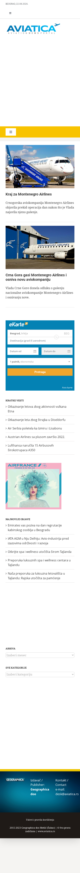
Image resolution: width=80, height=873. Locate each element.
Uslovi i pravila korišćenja (40, 819)
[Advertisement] (40, 81)
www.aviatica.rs (46, 831)
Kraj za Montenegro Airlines (29, 194)
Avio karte (67, 387)
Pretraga (40, 372)
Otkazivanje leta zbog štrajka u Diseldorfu (36, 420)
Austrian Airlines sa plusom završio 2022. (36, 437)
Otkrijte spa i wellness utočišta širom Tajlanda (39, 552)
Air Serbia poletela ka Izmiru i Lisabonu (35, 428)
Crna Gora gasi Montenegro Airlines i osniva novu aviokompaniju (36, 277)
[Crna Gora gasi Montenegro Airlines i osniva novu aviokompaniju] (40, 247)
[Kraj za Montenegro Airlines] (40, 166)
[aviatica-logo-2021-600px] (33, 24)
